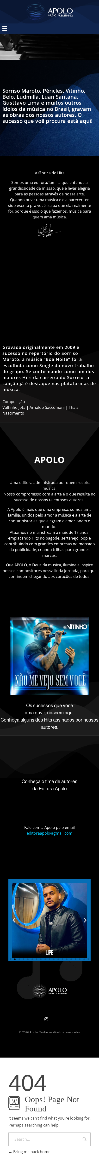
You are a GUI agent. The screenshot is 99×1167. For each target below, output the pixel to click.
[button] (14, 920)
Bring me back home (31, 1151)
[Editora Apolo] (49, 991)
